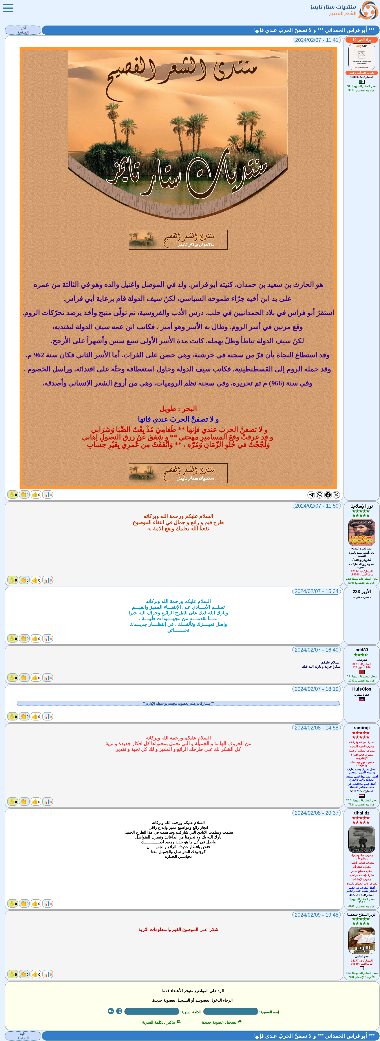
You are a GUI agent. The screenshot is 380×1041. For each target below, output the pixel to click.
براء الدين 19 (362, 40)
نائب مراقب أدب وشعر (361, 72)
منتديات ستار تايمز (333, 7)
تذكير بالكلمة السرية (161, 1022)
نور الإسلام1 (362, 506)
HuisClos (361, 689)
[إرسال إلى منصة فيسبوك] (328, 495)
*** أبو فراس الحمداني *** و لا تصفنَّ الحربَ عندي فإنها (314, 30)
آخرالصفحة (23, 30)
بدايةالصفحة (23, 1036)
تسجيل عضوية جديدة (222, 1022)
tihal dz (361, 813)
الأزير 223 (362, 591)
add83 (362, 649)
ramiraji (362, 727)
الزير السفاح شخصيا (361, 914)
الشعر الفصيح (342, 13)
